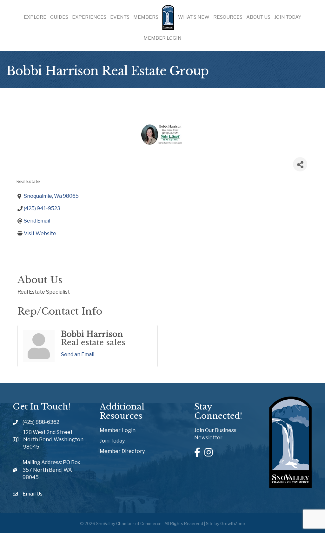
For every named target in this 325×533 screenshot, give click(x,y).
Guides (59, 17)
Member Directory (122, 451)
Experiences (89, 17)
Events (119, 17)
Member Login (162, 38)
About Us (258, 17)
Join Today (287, 17)
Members (145, 17)
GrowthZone (232, 523)
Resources (227, 17)
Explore (35, 17)
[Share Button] (300, 164)
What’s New (193, 17)
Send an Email (77, 354)
